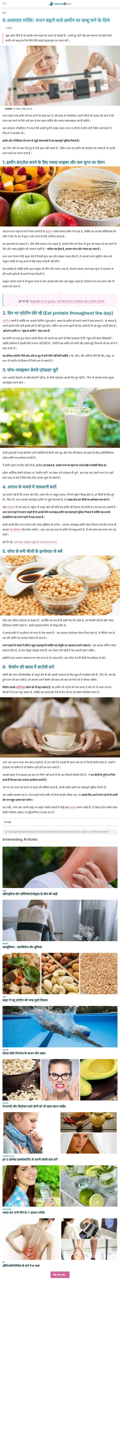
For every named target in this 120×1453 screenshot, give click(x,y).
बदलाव (72, 807)
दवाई (4, 890)
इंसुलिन (49, 231)
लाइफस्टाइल (6, 1209)
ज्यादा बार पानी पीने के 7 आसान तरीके (23, 1212)
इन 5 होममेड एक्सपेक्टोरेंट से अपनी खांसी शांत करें (30, 1159)
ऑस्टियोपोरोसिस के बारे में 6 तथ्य (21, 1266)
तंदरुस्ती (5, 1050)
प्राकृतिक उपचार (8, 1156)
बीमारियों (5, 944)
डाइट (4, 13)
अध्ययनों (11, 507)
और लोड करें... (60, 1274)
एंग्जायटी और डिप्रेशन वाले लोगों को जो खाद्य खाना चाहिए (34, 1106)
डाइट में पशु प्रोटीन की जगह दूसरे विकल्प (25, 1000)
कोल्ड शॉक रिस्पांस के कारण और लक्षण (23, 1053)
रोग (3, 1262)
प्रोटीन (6, 320)
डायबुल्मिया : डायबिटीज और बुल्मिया (22, 947)
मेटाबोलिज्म (15, 529)
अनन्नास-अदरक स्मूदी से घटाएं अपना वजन (35, 542)
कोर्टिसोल (20, 687)
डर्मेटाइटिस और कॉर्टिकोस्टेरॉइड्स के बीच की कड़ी (30, 894)
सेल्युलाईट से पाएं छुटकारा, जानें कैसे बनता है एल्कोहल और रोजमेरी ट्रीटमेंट (67, 301)
